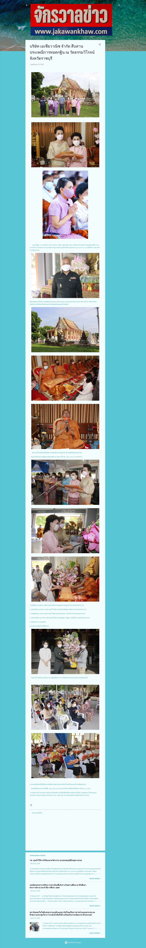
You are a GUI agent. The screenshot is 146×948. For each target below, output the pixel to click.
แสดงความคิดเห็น (37, 813)
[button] (99, 44)
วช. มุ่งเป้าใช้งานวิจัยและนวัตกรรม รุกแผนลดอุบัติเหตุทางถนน (56, 860)
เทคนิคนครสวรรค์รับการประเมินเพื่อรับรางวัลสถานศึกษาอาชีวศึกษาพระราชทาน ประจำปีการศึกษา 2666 (58, 886)
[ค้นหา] (119, 6)
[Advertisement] (114, 72)
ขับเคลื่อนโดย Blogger (74, 942)
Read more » (95, 878)
